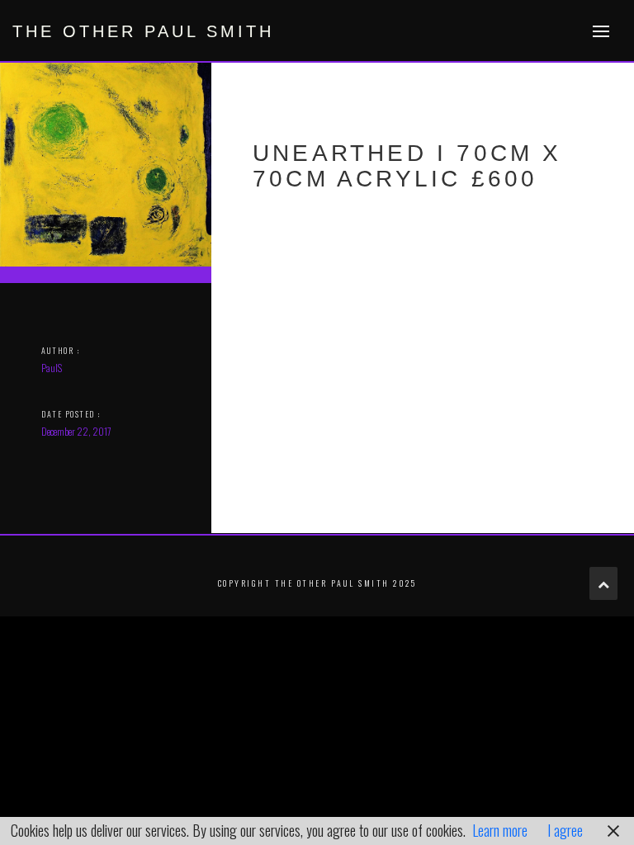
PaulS (51, 368)
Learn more (500, 830)
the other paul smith (143, 31)
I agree (565, 830)
